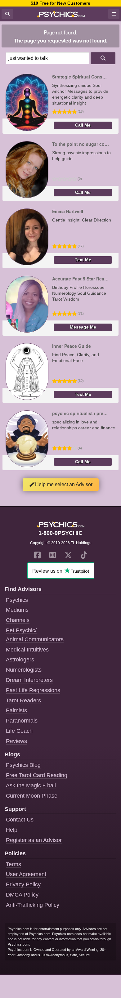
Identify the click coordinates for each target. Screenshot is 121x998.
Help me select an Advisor (63, 484)
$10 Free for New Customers (60, 3)
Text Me (83, 259)
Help (11, 830)
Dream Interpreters (29, 680)
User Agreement (26, 874)
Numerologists (24, 670)
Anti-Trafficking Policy (32, 905)
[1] (103, 58)
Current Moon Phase (31, 796)
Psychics (17, 600)
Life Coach (19, 731)
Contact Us (20, 820)
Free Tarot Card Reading (36, 775)
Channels (17, 620)
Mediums (17, 610)
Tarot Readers (23, 700)
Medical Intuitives (27, 650)
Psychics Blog (23, 765)
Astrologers (20, 659)
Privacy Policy (23, 884)
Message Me (83, 327)
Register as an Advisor (34, 840)
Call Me (83, 125)
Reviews (16, 741)
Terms (13, 864)
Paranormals (22, 721)
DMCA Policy (22, 895)
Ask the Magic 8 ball (31, 785)
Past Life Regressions (33, 690)
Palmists (16, 710)
